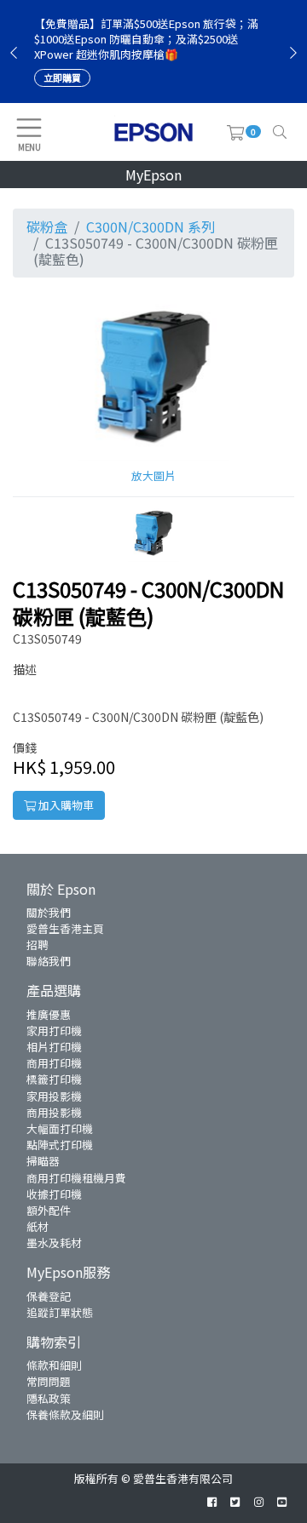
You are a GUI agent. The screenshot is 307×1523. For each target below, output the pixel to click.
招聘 (37, 944)
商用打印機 (54, 1063)
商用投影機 (54, 1112)
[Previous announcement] (13, 52)
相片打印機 (54, 1047)
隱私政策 (48, 1398)
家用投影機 (54, 1096)
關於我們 (48, 912)
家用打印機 (54, 1030)
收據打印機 (54, 1194)
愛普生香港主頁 (65, 928)
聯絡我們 (48, 961)
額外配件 (48, 1210)
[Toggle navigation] (279, 131)
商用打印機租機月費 (76, 1178)
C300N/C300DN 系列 (150, 226)
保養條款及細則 (65, 1414)
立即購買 (62, 77)
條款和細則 (54, 1365)
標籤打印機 (54, 1079)
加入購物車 (65, 805)
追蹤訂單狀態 (59, 1312)
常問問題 (48, 1381)
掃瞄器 (43, 1161)
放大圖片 (153, 475)
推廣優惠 (48, 1014)
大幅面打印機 (59, 1128)
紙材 (37, 1226)
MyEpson (153, 174)
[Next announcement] (293, 52)
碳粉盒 (46, 226)
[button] (153, 532)
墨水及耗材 (54, 1242)
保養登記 (48, 1296)
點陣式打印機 (59, 1145)
